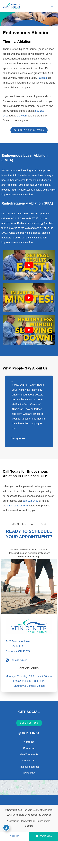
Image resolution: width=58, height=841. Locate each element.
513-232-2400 (30, 500)
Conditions (29, 748)
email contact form (17, 505)
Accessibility (13, 821)
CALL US (14, 836)
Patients (42, 77)
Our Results (29, 760)
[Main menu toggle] (52, 6)
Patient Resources (29, 766)
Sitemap (29, 826)
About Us (29, 742)
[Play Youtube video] (29, 265)
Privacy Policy (28, 821)
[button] (29, 130)
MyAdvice (46, 815)
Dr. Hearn (22, 115)
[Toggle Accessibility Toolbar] (6, 827)
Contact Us (29, 773)
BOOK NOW (45, 836)
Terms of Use (43, 821)
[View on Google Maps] (29, 787)
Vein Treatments (29, 754)
